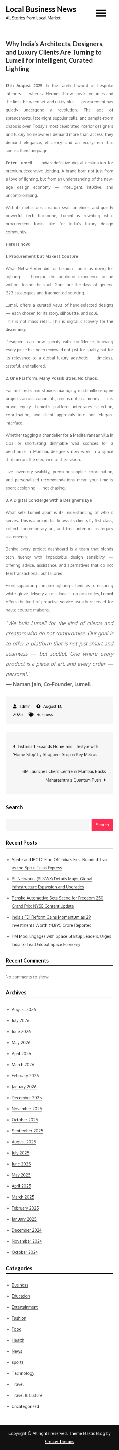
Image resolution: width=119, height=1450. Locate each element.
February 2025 (25, 1208)
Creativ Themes (59, 1441)
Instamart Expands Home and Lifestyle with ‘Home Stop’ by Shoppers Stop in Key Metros (55, 750)
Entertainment (25, 1307)
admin (25, 706)
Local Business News (41, 9)
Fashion (19, 1318)
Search (14, 807)
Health (18, 1340)
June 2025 (21, 1163)
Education (21, 1296)
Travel (18, 1384)
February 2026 (25, 1075)
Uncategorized (25, 1406)
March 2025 (23, 1196)
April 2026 (21, 1053)
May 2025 (21, 1174)
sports (18, 1362)
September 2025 (27, 1130)
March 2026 (23, 1064)
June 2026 (21, 1031)
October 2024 (25, 1252)
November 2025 (27, 1108)
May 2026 (21, 1042)
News (17, 1351)
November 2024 (27, 1241)
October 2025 (25, 1119)
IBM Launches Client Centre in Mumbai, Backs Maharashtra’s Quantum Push (64, 775)
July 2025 (20, 1152)
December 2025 (27, 1097)
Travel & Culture (27, 1395)
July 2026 (20, 1020)
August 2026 (24, 1009)
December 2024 (27, 1230)
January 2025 (24, 1219)
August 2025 (24, 1141)
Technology (23, 1373)
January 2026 (24, 1086)
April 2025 (21, 1185)
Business (45, 714)
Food (16, 1329)
